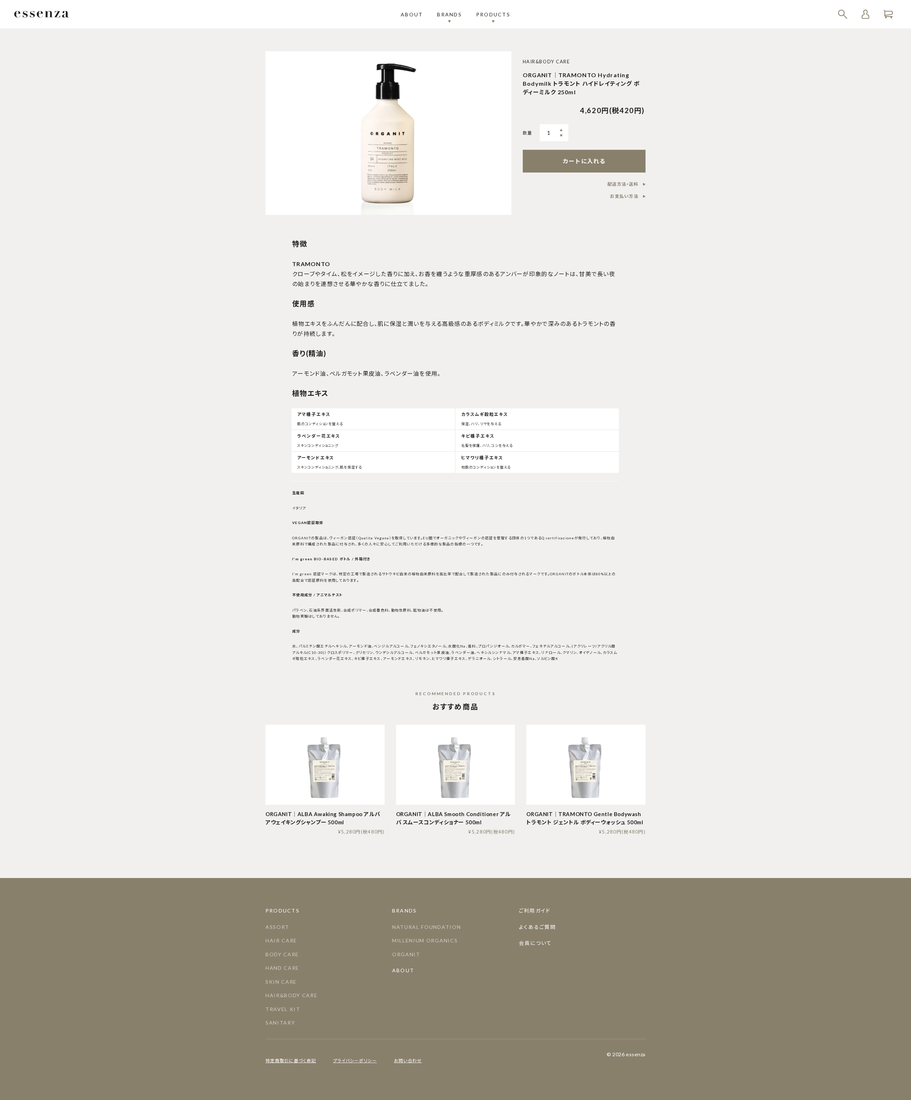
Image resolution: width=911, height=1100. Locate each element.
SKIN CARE (281, 982)
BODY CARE (282, 954)
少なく (561, 135)
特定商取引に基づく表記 (290, 1060)
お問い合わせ (408, 1060)
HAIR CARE (281, 940)
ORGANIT (406, 954)
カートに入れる (584, 161)
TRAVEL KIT (282, 1009)
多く (561, 130)
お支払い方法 (624, 196)
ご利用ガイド (535, 911)
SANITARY (280, 1023)
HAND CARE (282, 968)
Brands (449, 14)
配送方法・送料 (622, 184)
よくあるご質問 (537, 927)
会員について (535, 943)
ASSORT (277, 927)
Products (493, 14)
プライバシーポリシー (355, 1060)
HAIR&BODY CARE (291, 995)
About (412, 14)
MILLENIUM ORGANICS (425, 940)
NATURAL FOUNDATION (426, 927)
